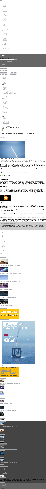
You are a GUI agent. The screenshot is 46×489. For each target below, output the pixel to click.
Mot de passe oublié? (3, 60)
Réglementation (5, 15)
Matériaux (4, 106)
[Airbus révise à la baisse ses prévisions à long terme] (2, 438)
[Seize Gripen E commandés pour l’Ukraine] (2, 415)
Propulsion (4, 4)
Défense (3, 16)
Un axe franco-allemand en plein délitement (8, 297)
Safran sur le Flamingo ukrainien (6, 289)
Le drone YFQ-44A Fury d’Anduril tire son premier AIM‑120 (10, 281)
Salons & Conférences (6, 121)
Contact (2, 63)
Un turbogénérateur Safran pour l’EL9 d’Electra (9, 426)
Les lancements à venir (6, 47)
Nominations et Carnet (6, 48)
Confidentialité (3, 485)
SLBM (2, 247)
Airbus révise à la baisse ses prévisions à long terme (9, 439)
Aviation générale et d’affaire (6, 101)
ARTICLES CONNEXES (3, 257)
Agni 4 (2, 234)
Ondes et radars (5, 35)
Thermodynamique (5, 33)
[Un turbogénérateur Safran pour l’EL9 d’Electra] (2, 424)
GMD (2, 237)
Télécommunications (5, 3)
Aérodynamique (5, 32)
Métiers (3, 116)
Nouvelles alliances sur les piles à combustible (8, 455)
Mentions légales (3, 64)
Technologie (3, 30)
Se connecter (3, 55)
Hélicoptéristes (5, 87)
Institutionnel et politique (6, 96)
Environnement (4, 44)
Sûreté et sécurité (5, 29)
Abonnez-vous (3, 51)
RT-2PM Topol (3, 246)
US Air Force (3, 249)
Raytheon (3, 244)
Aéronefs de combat (5, 91)
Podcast (3, 50)
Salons (4, 14)
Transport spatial (5, 77)
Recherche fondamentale (6, 105)
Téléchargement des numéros (5, 66)
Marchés (4, 115)
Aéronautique (3, 23)
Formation (4, 43)
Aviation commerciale (5, 24)
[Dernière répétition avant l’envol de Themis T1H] (2, 447)
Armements (4, 20)
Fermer (1, 0)
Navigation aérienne (5, 26)
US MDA (3, 250)
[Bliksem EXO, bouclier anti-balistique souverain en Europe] (2, 388)
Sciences (4, 81)
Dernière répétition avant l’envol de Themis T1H (8, 449)
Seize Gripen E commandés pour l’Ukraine (7, 305)
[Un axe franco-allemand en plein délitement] (2, 408)
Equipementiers (5, 86)
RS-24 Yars (3, 245)
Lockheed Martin (4, 240)
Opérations (4, 21)
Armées (4, 22)
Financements (5, 13)
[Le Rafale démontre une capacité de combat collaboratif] (4, 264)
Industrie (3, 9)
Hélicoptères (4, 27)
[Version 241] (18, 363)
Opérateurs (4, 39)
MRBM (2, 242)
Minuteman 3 (3, 241)
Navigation (4, 8)
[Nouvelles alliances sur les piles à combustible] (2, 454)
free (2, 236)
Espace (2, 76)
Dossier (3, 49)
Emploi (4, 42)
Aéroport (4, 25)
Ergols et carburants (5, 34)
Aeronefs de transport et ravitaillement (8, 17)
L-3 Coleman (3, 239)
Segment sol (4, 82)
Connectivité (4, 110)
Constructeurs (5, 11)
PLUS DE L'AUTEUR (8, 257)
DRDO (2, 235)
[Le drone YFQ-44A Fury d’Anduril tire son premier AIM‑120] (2, 395)
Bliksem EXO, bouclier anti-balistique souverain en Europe (10, 273)
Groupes (4, 10)
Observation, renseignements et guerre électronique (9, 18)
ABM (2, 233)
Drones (2, 111)
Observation (4, 6)
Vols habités (4, 5)
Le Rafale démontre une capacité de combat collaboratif (10, 265)
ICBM (2, 238)
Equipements (5, 19)
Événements (4, 120)
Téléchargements (4, 52)
